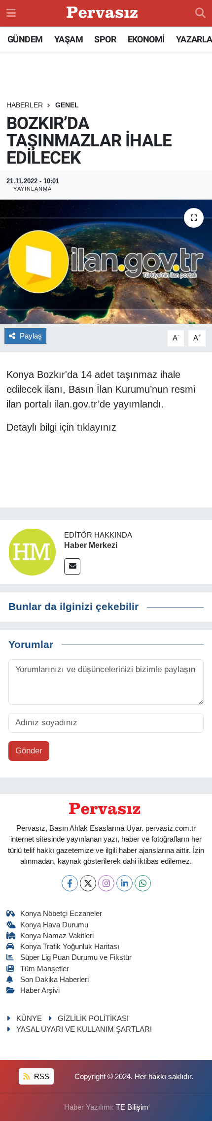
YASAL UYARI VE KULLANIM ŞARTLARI (84, 1029)
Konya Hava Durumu (54, 925)
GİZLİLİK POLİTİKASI (93, 1018)
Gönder (28, 750)
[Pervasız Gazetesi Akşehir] (104, 13)
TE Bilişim (132, 1107)
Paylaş (31, 336)
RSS (40, 1077)
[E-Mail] (72, 566)
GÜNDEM (24, 39)
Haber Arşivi (40, 990)
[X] (88, 883)
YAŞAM (68, 39)
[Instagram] (106, 883)
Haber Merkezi (90, 545)
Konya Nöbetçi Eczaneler (61, 913)
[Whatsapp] (143, 883)
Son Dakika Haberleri (54, 980)
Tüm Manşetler (44, 969)
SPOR (105, 39)
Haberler (24, 105)
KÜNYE (29, 1018)
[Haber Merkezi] (32, 551)
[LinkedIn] (124, 883)
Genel (67, 105)
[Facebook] (70, 883)
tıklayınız (96, 427)
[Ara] (200, 13)
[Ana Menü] (11, 13)
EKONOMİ (146, 39)
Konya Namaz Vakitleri (57, 936)
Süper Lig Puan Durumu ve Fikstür (76, 957)
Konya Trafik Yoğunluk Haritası (69, 947)
